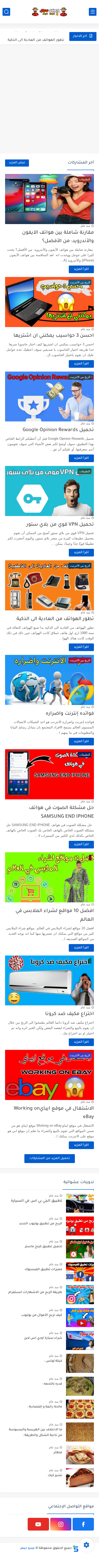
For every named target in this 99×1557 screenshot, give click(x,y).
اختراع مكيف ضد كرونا (69, 1014)
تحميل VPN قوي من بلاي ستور (60, 524)
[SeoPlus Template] (76, 1548)
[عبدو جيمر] (49, 11)
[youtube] (38, 1524)
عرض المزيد (17, 163)
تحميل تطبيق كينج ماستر (43, 1246)
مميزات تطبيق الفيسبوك (43, 1269)
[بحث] (6, 12)
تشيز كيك (55, 1475)
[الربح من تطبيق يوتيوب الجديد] (80, 1226)
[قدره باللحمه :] (80, 1386)
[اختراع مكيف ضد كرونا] (49, 981)
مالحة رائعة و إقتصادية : (44, 1407)
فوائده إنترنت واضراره (70, 713)
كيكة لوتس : (53, 1361)
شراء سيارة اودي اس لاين (43, 1338)
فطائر (58, 1453)
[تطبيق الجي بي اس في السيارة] (80, 1203)
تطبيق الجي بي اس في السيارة (36, 1201)
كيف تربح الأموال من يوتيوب (41, 1315)
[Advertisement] (49, 99)
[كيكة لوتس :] (80, 1363)
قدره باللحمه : (52, 1384)
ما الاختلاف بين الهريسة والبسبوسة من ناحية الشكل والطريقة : (35, 1432)
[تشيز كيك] (80, 1477)
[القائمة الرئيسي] (92, 12)
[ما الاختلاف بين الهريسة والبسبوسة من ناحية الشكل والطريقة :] (80, 1432)
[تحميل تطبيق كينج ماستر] (80, 1248)
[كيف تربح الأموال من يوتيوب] (80, 1317)
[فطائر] (80, 1454)
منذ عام (85, 226)
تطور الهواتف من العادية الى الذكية (36, 36)
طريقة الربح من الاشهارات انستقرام (35, 1292)
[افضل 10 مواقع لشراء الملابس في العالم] (49, 877)
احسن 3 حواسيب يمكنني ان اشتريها (53, 336)
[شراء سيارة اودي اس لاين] (80, 1340)
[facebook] (83, 1524)
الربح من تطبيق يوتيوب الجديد (40, 1224)
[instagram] (61, 1524)
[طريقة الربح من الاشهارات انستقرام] (80, 1294)
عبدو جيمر (27, 1548)
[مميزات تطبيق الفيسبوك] (80, 1271)
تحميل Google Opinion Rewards (58, 430)
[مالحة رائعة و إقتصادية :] (80, 1409)
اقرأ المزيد (81, 269)
